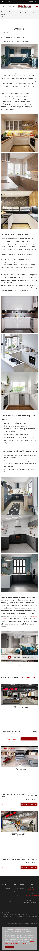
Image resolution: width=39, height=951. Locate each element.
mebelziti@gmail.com (32, 895)
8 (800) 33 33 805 (32, 890)
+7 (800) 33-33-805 (9, 739)
